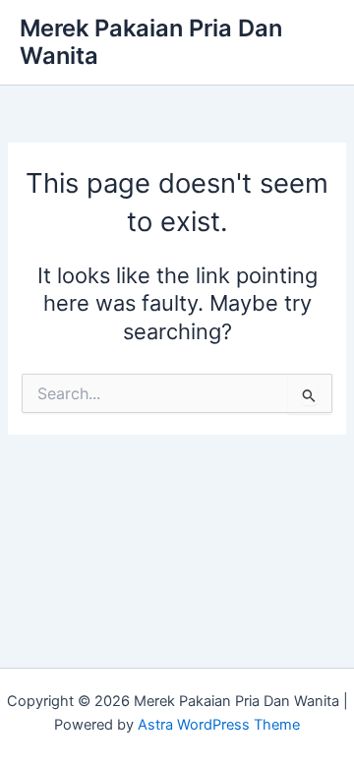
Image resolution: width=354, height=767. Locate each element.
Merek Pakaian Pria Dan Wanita (151, 42)
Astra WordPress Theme (219, 725)
